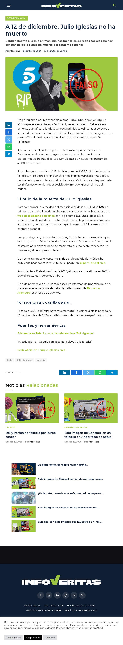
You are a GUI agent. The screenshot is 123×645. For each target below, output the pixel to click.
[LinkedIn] (8, 125)
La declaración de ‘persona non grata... (63, 464)
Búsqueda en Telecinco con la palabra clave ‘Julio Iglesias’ (55, 333)
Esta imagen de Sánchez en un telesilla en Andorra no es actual (88, 434)
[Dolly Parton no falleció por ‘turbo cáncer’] (32, 408)
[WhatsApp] (8, 146)
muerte (41, 360)
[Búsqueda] (114, 5)
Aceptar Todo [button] (33, 637)
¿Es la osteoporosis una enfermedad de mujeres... (70, 493)
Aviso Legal (32, 605)
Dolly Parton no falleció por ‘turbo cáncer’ (30, 434)
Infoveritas (14, 51)
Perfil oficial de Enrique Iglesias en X (41, 350)
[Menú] (9, 5)
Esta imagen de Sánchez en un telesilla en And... (68, 507)
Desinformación (16, 18)
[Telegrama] (8, 154)
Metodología (54, 605)
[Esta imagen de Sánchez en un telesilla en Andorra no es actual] (91, 408)
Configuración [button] (13, 637)
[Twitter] (8, 139)
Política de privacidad (81, 610)
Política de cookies (81, 605)
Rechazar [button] (50, 637)
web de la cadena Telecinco (36, 215)
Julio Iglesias (25, 360)
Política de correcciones (44, 610)
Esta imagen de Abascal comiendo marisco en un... (70, 479)
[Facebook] (8, 132)
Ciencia (10, 427)
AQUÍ (99, 628)
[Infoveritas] (61, 5)
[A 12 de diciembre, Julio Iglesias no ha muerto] (61, 84)
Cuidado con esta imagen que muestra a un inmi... (70, 521)
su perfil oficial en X (92, 263)
